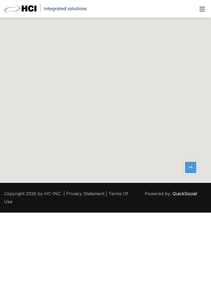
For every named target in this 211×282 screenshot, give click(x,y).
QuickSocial (185, 193)
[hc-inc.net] (45, 8)
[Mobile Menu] (202, 8)
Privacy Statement (85, 193)
